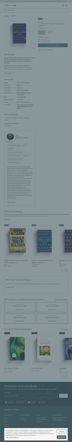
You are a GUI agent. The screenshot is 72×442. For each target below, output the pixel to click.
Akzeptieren (61, 437)
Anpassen (61, 431)
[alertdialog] (36, 434)
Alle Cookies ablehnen (12, 437)
